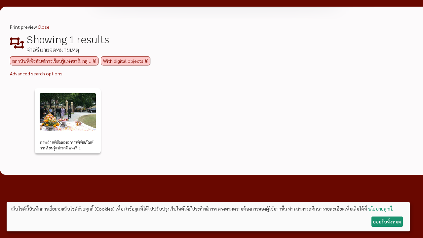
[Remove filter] (94, 61)
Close (44, 27)
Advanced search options (36, 73)
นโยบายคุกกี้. (380, 209)
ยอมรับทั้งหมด (387, 221)
